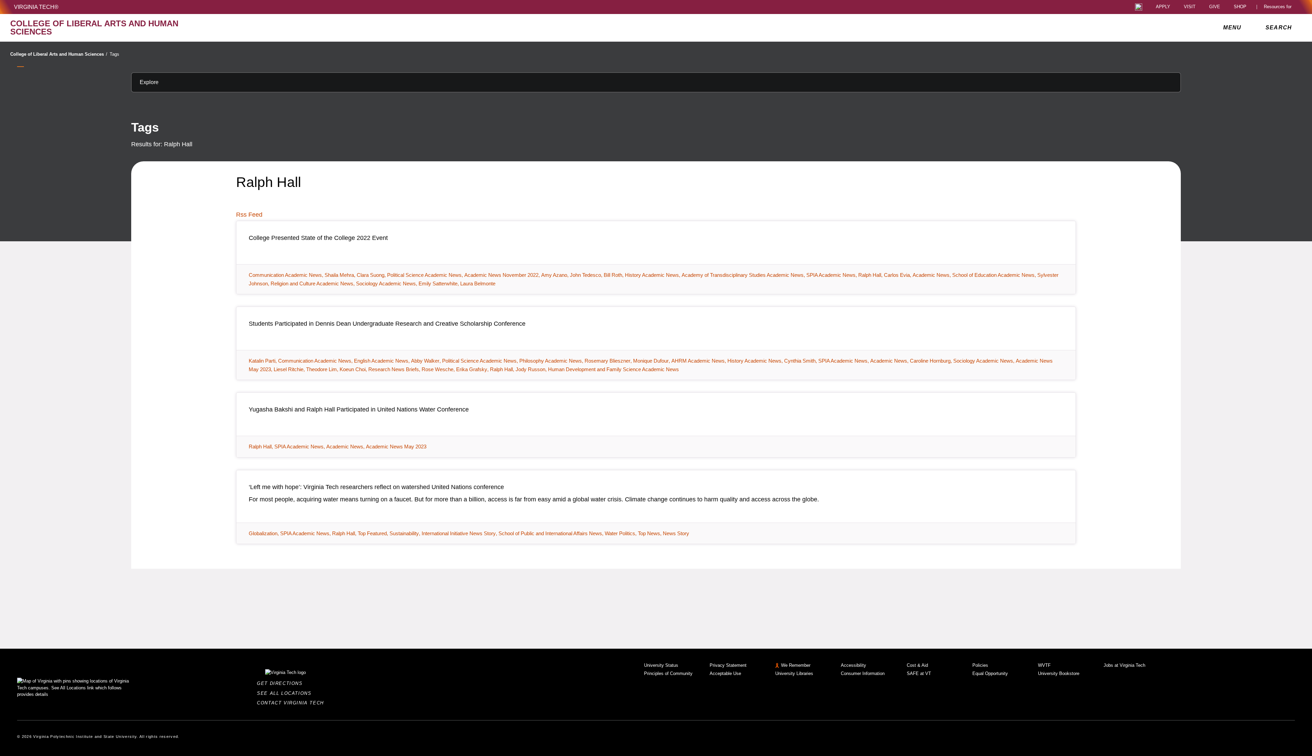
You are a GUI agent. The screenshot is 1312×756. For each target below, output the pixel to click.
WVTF (1044, 665)
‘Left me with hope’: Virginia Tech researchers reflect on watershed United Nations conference (376, 487)
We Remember (795, 665)
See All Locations (286, 693)
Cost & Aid (917, 665)
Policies (980, 665)
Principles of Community (668, 673)
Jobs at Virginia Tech (1124, 665)
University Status (661, 665)
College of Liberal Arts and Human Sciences (58, 54)
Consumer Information (863, 673)
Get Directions (281, 683)
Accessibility (853, 665)
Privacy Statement (728, 665)
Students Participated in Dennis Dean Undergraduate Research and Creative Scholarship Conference (387, 323)
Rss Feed (249, 214)
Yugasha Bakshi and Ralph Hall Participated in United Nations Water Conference (359, 409)
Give (1214, 7)
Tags (114, 54)
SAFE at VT (919, 673)
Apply (1163, 7)
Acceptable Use (725, 673)
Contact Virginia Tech (292, 702)
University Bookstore (1058, 673)
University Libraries (794, 673)
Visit (1189, 7)
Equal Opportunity (990, 673)
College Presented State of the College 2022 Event (318, 237)
